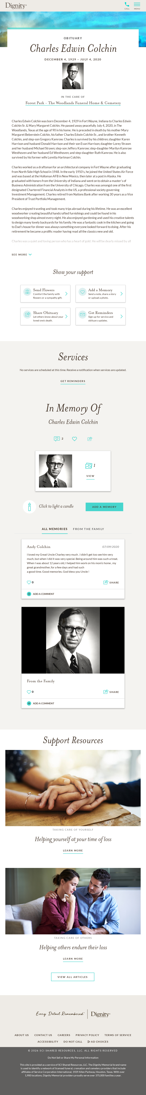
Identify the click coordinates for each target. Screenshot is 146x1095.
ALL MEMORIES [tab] (55, 529)
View (90, 475)
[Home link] (16, 5)
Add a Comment (43, 593)
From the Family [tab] (88, 529)
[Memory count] (57, 438)
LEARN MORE (73, 850)
